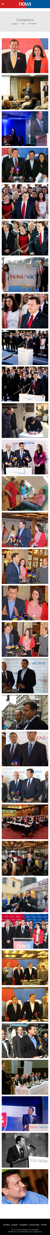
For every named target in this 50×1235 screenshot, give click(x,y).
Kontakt (44, 1225)
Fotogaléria (23, 1225)
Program (14, 1225)
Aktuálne (6, 1225)
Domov (14, 24)
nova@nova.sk (37, 1232)
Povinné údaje (34, 1225)
